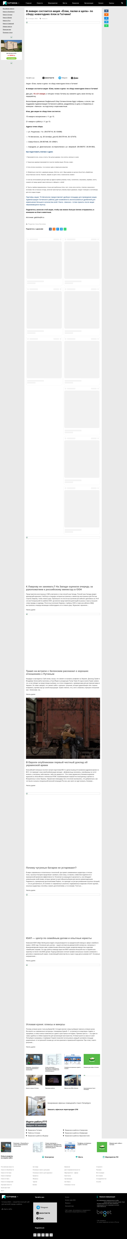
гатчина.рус (100, 904)
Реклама (98, 872)
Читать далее (30, 312)
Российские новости (8, 8)
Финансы (35, 881)
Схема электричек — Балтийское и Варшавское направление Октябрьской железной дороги (52, 771)
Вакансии (75, 3)
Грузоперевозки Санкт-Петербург (90, 791)
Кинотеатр (67, 878)
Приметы (35, 878)
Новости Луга (6, 20)
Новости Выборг (7, 17)
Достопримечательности (72, 872)
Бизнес (101, 3)
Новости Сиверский (8, 23)
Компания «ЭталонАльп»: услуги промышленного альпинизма (32, 771)
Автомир (35, 869)
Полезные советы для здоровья (42, 875)
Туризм (35, 884)
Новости (40, 3)
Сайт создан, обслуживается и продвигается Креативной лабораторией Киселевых (77, 913)
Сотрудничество (101, 881)
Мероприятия (52, 3)
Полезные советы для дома (41, 872)
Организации (88, 3)
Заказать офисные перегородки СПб (63, 812)
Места (65, 3)
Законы (111, 3)
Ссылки (98, 884)
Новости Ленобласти (8, 11)
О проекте (99, 869)
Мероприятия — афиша (71, 875)
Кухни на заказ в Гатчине (32, 791)
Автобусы (67, 884)
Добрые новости (7, 26)
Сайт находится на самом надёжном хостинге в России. (108, 924)
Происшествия (7, 29)
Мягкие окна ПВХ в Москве (71, 791)
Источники (99, 878)
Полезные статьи (7, 32)
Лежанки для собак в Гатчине (91, 770)
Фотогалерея (100, 875)
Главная (29, 3)
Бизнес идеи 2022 (70, 903)
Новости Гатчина (7, 14)
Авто (2, 893)
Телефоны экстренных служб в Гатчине (72, 770)
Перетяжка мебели (50, 791)
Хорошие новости (6, 887)
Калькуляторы (69, 908)
